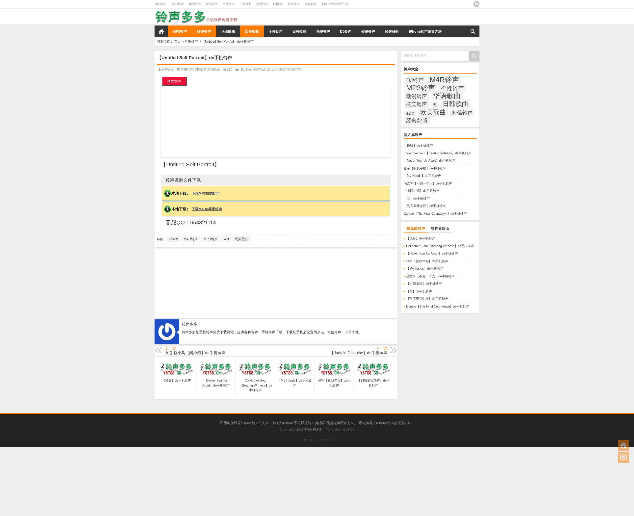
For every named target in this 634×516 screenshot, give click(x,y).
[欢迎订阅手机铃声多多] (476, 4)
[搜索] (472, 31)
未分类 (410, 113)
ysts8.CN (349, 429)
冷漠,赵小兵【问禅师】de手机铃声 (194, 353)
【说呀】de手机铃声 (418, 145)
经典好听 (311, 4)
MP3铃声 (161, 4)
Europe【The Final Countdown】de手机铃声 (435, 213)
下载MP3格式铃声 (206, 193)
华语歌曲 (195, 4)
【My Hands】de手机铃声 (422, 176)
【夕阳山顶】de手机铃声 (421, 191)
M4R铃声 (178, 4)
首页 (161, 31)
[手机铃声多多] (196, 11)
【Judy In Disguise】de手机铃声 (358, 353)
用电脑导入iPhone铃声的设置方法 (385, 423)
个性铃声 (229, 4)
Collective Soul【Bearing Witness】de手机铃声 (438, 153)
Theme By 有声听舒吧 (317, 440)
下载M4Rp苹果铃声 (207, 209)
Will (226, 239)
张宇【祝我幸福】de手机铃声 (425, 168)
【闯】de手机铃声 (417, 198)
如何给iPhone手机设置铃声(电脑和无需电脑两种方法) (314, 423)
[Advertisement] (276, 122)
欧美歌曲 (212, 4)
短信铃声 (294, 4)
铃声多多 (168, 69)
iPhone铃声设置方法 (335, 4)
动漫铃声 (262, 4)
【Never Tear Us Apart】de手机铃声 (429, 160)
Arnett (173, 239)
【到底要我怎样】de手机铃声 (425, 206)
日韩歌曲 (245, 4)
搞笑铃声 (416, 104)
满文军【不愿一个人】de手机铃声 (428, 183)
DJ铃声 (278, 4)
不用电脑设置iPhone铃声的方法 (244, 423)
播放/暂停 (174, 81)
